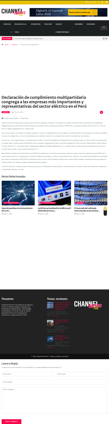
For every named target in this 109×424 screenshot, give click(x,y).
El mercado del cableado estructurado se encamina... (87, 209)
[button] (104, 39)
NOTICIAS (7, 24)
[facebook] (98, 2)
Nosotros (91, 24)
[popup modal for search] (103, 28)
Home (6, 44)
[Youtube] (106, 2)
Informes (79, 24)
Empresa (14, 44)
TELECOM (48, 24)
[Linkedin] (102, 2)
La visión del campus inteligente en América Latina (28, 38)
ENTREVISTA (35, 24)
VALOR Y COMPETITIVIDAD (62, 28)
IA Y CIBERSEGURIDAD (11, 202)
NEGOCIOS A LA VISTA (20, 28)
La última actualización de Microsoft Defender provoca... (54, 209)
